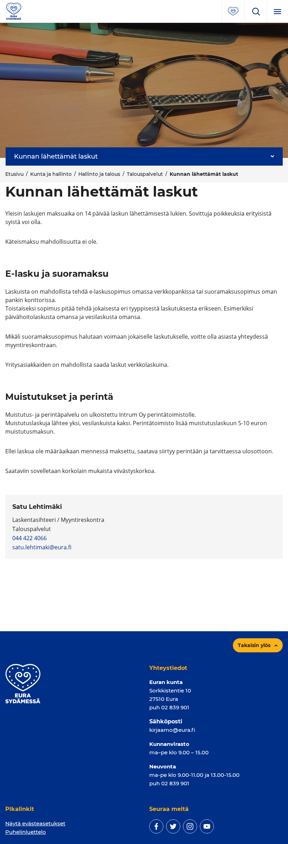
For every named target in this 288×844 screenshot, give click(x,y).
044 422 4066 (29, 538)
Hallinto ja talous (99, 174)
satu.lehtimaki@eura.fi (41, 547)
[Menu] (277, 11)
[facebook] (156, 826)
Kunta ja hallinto (51, 174)
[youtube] (207, 826)
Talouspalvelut (145, 174)
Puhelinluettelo (25, 832)
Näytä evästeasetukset (35, 823)
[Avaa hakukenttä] (255, 11)
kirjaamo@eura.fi (172, 730)
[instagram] (190, 826)
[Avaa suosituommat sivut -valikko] (233, 11)
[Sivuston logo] (13, 10)
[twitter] (173, 826)
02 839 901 (175, 707)
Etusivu (14, 174)
